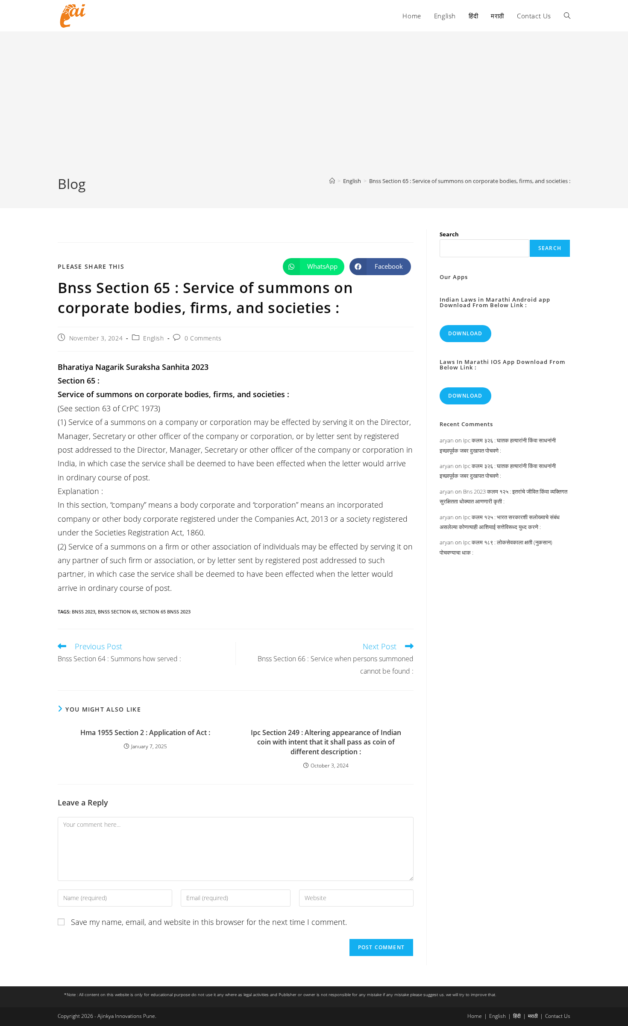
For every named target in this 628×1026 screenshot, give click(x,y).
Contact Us (557, 1016)
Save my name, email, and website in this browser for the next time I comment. (209, 922)
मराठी (533, 1016)
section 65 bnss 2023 (165, 611)
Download (465, 333)
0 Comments (203, 338)
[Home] (332, 181)
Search (449, 234)
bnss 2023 (83, 611)
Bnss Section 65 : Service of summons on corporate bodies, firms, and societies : (469, 181)
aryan (447, 440)
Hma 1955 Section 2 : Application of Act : (145, 732)
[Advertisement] (314, 110)
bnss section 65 (117, 611)
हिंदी (517, 1016)
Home (474, 1016)
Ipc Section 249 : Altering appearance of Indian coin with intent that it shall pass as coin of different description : (326, 742)
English (153, 338)
